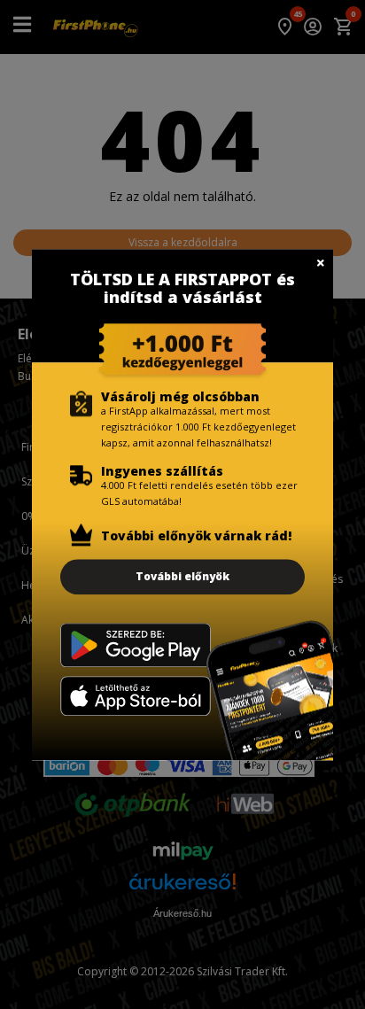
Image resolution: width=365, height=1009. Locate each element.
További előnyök (182, 576)
